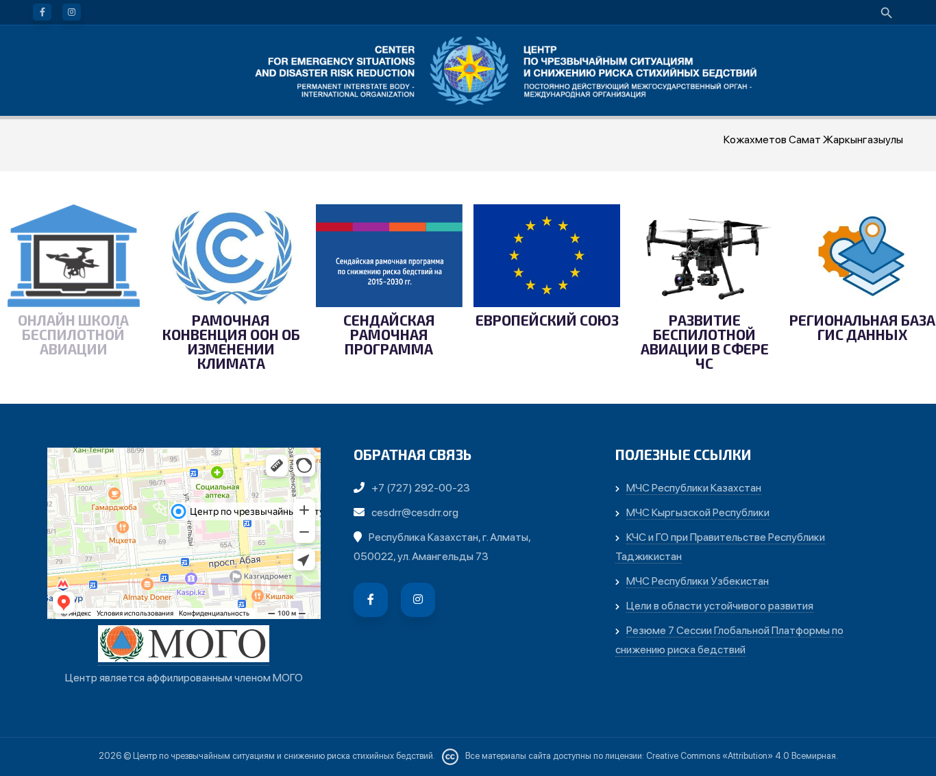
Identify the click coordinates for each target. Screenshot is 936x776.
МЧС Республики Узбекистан (697, 580)
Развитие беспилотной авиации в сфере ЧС (705, 341)
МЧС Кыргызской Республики (697, 512)
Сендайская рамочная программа (389, 334)
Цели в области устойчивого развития (719, 605)
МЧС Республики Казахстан (693, 487)
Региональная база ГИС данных (862, 327)
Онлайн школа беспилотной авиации (73, 334)
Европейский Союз (547, 320)
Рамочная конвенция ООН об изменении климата (231, 341)
